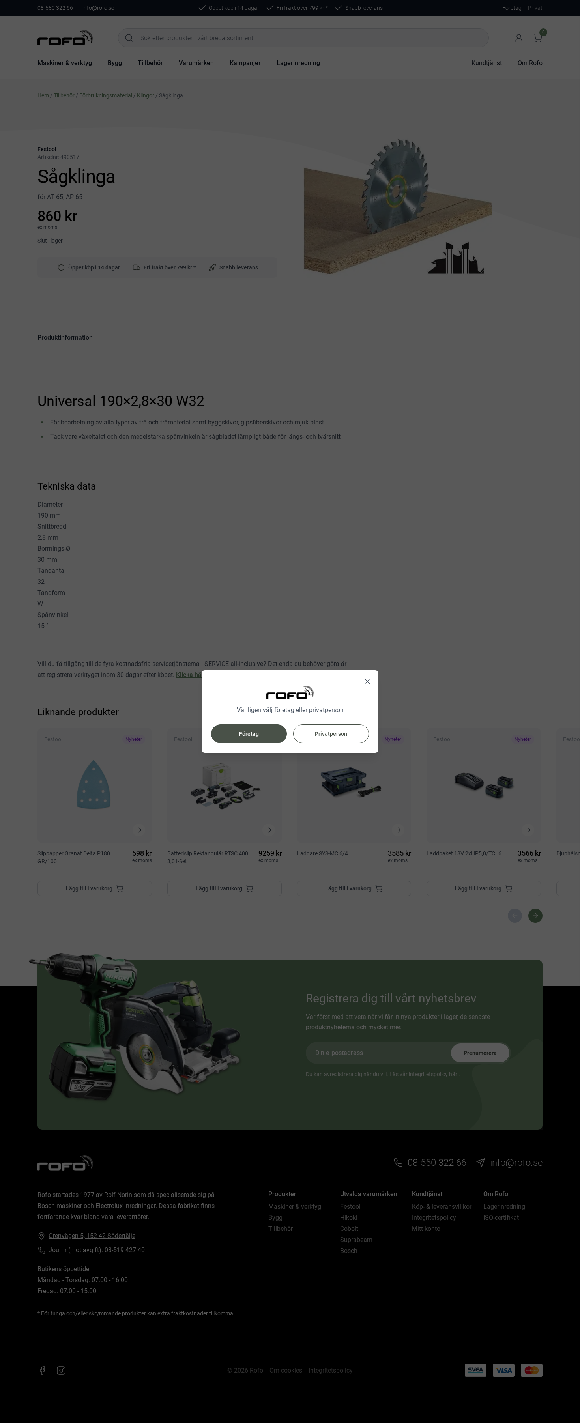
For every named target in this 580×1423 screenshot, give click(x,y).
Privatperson (331, 734)
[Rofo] (290, 692)
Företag (249, 734)
